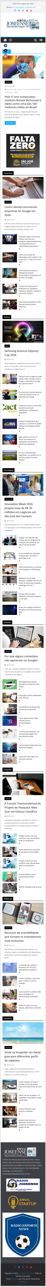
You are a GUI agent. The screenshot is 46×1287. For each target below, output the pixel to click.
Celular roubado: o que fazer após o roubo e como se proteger (29, 980)
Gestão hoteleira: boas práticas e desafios (27, 1110)
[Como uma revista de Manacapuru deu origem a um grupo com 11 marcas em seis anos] (9, 259)
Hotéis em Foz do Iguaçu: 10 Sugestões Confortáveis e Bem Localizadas (30, 1097)
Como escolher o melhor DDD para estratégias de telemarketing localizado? (30, 994)
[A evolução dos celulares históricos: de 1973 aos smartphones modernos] (9, 969)
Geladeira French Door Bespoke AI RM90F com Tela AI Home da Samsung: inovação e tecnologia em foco (30, 581)
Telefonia (8, 928)
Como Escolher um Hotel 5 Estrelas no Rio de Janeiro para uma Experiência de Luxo (30, 1084)
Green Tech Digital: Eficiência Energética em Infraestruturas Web (30, 609)
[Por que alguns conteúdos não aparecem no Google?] (23, 637)
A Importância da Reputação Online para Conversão (29, 708)
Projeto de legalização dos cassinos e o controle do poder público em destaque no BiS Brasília (30, 424)
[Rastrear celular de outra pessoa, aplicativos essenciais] (9, 1008)
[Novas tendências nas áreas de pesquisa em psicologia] (9, 852)
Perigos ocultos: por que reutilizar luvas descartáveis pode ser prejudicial (29, 838)
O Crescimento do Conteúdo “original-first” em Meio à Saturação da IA (29, 555)
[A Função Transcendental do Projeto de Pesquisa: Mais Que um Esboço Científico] (23, 784)
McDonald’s (9, 92)
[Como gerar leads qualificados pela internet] (9, 698)
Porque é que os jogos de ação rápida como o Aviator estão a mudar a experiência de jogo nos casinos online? (30, 380)
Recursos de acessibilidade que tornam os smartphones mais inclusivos (22, 937)
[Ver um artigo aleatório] (41, 40)
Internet (8, 651)
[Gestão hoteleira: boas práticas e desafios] (9, 1111)
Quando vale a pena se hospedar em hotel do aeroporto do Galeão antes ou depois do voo (30, 1123)
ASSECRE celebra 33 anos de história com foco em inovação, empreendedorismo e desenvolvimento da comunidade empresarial (30, 241)
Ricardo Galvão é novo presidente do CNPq (27, 875)
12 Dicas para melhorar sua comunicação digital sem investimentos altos (29, 734)
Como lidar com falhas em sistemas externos (28, 758)
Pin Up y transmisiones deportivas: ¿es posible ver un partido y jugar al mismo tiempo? (30, 456)
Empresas (8, 202)
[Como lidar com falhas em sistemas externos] (9, 759)
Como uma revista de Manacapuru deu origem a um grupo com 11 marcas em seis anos (30, 258)
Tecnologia (8, 499)
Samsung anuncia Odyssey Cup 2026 (21, 353)
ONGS (16, 92)
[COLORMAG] (20, 1148)
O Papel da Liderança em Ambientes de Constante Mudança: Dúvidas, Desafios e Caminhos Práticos (30, 289)
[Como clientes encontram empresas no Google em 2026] (23, 188)
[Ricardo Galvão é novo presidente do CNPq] (9, 877)
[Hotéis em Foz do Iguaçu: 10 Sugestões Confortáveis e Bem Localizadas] (9, 1099)
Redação (9, 86)
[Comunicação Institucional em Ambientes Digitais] (9, 747)
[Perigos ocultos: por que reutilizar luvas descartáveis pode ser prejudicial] (9, 839)
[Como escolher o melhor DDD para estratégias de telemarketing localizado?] (9, 995)
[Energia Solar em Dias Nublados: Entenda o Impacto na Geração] (9, 597)
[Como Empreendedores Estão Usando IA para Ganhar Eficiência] (9, 305)
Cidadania (8, 82)
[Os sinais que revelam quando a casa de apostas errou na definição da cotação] (9, 396)
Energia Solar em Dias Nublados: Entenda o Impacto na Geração (30, 596)
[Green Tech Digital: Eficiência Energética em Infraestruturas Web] (9, 611)
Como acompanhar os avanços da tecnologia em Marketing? (30, 568)
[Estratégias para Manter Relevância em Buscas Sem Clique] (9, 685)
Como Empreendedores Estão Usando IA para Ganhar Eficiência (30, 304)
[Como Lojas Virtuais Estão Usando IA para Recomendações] (9, 722)
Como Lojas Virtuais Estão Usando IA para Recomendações (28, 720)
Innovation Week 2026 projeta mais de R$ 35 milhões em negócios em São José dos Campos (20, 510)
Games (7, 346)
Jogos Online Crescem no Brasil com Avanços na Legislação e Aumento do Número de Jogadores (28, 440)
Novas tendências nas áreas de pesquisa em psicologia (29, 850)
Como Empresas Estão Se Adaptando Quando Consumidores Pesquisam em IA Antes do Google (30, 274)
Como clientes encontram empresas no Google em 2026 (20, 211)
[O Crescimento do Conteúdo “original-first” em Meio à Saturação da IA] (9, 557)
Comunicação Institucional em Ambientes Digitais (30, 746)
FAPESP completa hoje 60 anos (30, 887)
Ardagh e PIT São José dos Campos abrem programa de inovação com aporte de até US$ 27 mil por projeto (29, 541)
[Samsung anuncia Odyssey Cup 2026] (23, 331)
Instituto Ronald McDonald (33, 89)
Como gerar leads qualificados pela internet (30, 696)
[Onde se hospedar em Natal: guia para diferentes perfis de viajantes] (23, 1033)
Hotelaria (8, 1047)
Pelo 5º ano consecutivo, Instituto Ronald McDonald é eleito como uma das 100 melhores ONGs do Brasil (23, 102)
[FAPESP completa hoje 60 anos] (9, 888)
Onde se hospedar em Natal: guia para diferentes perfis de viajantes (22, 1056)
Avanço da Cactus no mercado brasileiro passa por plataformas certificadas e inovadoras (30, 409)
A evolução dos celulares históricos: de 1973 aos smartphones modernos (28, 967)
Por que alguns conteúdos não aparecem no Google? (24, 8)
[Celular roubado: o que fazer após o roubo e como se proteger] (9, 982)
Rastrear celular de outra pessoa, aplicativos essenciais (30, 1006)
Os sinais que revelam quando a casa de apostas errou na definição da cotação (30, 394)
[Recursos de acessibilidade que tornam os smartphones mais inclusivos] (23, 913)
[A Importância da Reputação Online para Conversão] (9, 709)
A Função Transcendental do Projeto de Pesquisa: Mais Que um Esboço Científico (22, 807)
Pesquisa (7, 798)
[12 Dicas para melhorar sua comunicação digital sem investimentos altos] (9, 735)
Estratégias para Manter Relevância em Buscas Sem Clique (29, 684)
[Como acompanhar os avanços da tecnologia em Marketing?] (9, 569)
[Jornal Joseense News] (5, 40)
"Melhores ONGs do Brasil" (14, 89)
